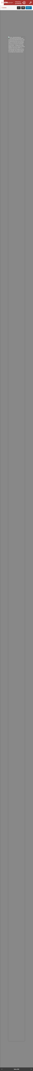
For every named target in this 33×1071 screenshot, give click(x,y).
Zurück (4, 7)
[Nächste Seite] (31, 1069)
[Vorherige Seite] (2, 1069)
